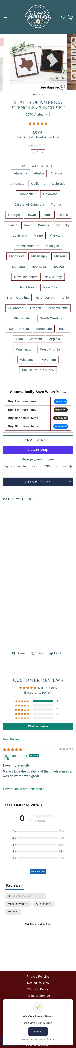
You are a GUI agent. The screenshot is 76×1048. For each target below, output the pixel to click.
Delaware (50, 194)
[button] (38, 123)
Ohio (65, 297)
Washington (25, 349)
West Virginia (50, 349)
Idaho (47, 215)
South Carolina (51, 318)
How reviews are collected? (23, 789)
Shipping (22, 137)
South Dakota (19, 329)
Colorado (59, 183)
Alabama (20, 173)
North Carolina (18, 297)
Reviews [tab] (14, 885)
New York (50, 287)
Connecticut (27, 194)
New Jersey (53, 277)
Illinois (63, 215)
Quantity (38, 145)
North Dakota (45, 297)
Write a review (38, 871)
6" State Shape (38, 166)
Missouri (60, 256)
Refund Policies (38, 983)
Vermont (36, 339)
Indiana (12, 225)
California (38, 183)
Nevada (58, 266)
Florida (56, 204)
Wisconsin (27, 359)
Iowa (27, 225)
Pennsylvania (58, 308)
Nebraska (39, 266)
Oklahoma (16, 308)
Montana (18, 266)
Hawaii (32, 215)
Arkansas (17, 183)
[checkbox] (13, 912)
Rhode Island (24, 318)
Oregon (35, 308)
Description (38, 481)
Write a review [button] (38, 726)
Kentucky (63, 225)
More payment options (37, 459)
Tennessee (44, 329)
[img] (12, 750)
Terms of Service (38, 995)
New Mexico (28, 287)
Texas (63, 329)
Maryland (56, 235)
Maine (38, 235)
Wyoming (49, 359)
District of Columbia (29, 204)
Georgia (14, 215)
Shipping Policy (38, 989)
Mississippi (39, 256)
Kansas (43, 225)
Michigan (52, 246)
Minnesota (17, 256)
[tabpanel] (38, 927)
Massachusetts (28, 246)
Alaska (39, 173)
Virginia (54, 339)
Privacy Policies (38, 976)
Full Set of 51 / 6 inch (38, 370)
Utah (19, 339)
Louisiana (20, 235)
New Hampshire (26, 277)
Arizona (56, 173)
